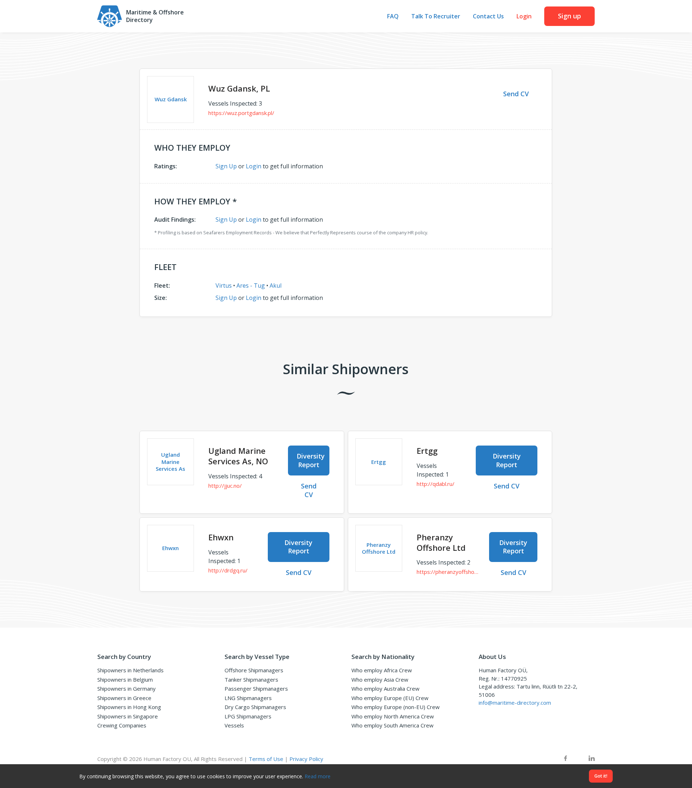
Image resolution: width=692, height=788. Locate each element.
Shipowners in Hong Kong (129, 706)
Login (524, 16)
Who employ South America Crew (392, 725)
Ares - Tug (250, 285)
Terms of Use (266, 758)
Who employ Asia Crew (379, 679)
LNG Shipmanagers (248, 697)
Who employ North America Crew (392, 716)
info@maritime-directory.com (515, 702)
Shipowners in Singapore (127, 716)
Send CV (516, 93)
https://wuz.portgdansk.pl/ (241, 112)
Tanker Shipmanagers (251, 679)
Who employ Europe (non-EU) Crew (395, 706)
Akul (275, 285)
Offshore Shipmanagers (254, 670)
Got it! (600, 776)
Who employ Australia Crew (385, 688)
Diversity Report (311, 460)
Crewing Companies (121, 725)
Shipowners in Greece (124, 697)
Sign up (569, 16)
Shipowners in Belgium (125, 679)
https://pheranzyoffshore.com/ (447, 571)
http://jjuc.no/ (225, 485)
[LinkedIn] (591, 759)
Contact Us (488, 16)
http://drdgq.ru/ (228, 570)
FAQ (393, 16)
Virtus (224, 285)
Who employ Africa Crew (381, 670)
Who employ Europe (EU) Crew (390, 697)
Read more (318, 776)
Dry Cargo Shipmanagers (255, 706)
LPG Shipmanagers (248, 716)
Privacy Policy (306, 758)
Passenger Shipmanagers (256, 688)
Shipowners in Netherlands (130, 670)
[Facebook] (565, 759)
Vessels (234, 725)
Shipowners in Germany (126, 688)
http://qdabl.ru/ (435, 483)
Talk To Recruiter (435, 16)
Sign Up (226, 166)
